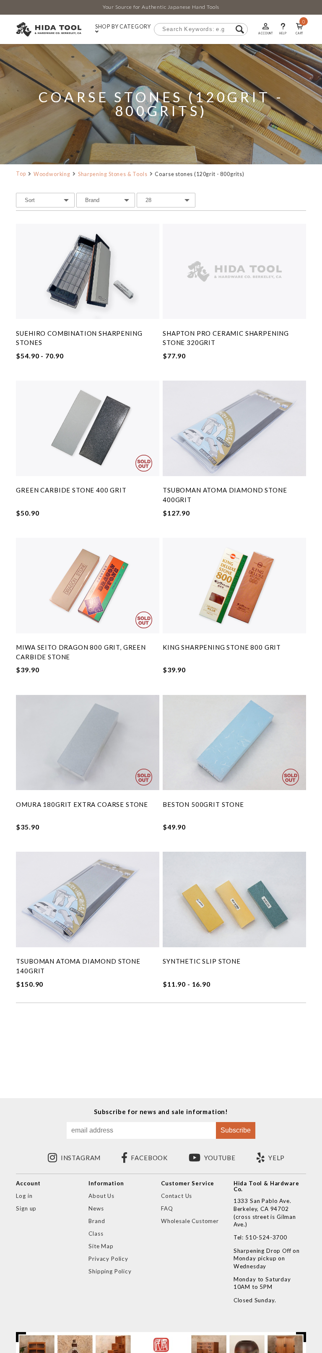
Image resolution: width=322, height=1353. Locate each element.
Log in (24, 1195)
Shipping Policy (109, 1271)
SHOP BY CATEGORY (123, 27)
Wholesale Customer (190, 1221)
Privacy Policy (108, 1258)
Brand (96, 1221)
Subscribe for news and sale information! (161, 1112)
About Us (101, 1195)
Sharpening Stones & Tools (113, 174)
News (96, 1208)
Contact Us (176, 1195)
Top (21, 174)
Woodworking (52, 174)
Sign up (26, 1208)
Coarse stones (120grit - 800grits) (199, 174)
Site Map (101, 1246)
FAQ (167, 1208)
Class (95, 1233)
